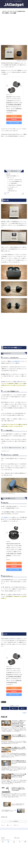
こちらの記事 (4, 517)
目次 (12, 171)
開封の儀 (8, 174)
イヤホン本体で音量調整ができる (15, 181)
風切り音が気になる (12, 190)
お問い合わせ (17, 837)
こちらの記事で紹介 (15, 361)
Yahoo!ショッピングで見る (14, 122)
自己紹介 (3, 837)
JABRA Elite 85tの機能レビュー (12, 175)
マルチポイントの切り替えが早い (15, 179)
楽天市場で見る (14, 119)
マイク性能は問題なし (13, 183)
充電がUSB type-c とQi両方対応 (15, 185)
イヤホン (4, 701)
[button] (25, 387)
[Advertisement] (14, 29)
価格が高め (10, 188)
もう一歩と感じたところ (12, 187)
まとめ (7, 192)
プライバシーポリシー (5, 839)
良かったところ (10, 177)
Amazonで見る (14, 116)
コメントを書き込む (14, 821)
